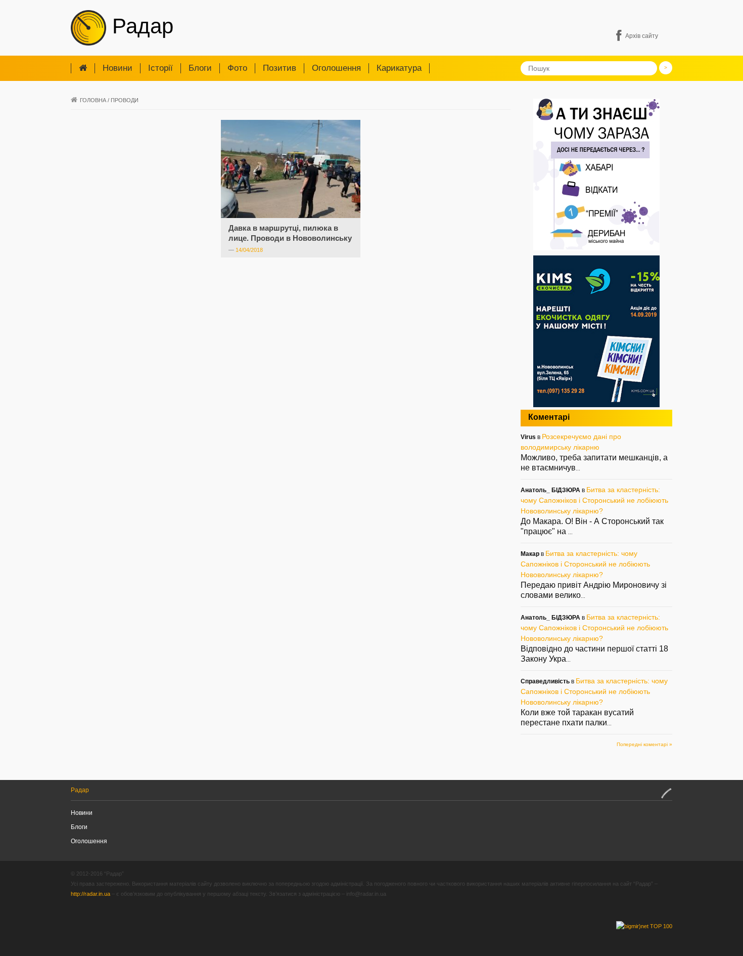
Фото (237, 68)
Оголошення (336, 68)
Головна (93, 100)
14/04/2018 (249, 250)
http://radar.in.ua (90, 894)
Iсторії (160, 68)
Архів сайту (641, 35)
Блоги (200, 68)
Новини (117, 68)
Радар (139, 26)
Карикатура (399, 68)
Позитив (279, 68)
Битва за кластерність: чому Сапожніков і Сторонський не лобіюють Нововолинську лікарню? (594, 500)
